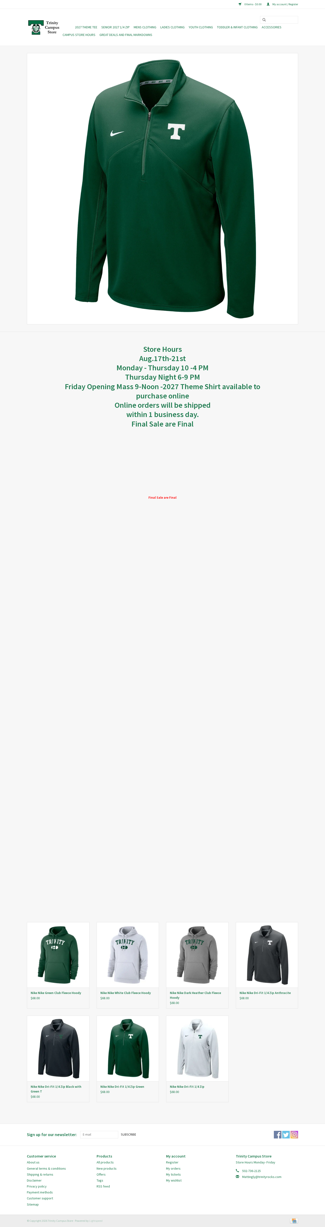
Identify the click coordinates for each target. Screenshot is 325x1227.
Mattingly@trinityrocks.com (261, 1177)
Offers (101, 1174)
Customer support (40, 1198)
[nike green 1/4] (162, 188)
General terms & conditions (46, 1168)
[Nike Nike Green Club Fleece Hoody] (58, 955)
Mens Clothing (145, 27)
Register (172, 1162)
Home (67, 27)
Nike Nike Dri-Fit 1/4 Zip (187, 1086)
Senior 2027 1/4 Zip (115, 27)
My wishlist (174, 1180)
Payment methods (40, 1192)
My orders (173, 1168)
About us (33, 1162)
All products (105, 1162)
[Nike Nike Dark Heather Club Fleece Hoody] (197, 955)
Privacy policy (37, 1186)
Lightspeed (96, 1220)
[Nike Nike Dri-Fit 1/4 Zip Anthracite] (267, 955)
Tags (100, 1180)
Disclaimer (34, 1180)
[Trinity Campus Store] (44, 27)
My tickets (173, 1174)
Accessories (271, 27)
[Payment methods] (293, 1220)
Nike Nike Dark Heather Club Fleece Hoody (195, 995)
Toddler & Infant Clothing (237, 27)
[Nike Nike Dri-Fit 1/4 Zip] (197, 1048)
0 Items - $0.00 (253, 4)
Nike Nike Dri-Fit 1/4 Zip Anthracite (265, 993)
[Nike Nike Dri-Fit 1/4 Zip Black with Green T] (58, 1048)
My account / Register (285, 4)
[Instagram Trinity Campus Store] (294, 1134)
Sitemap (33, 1204)
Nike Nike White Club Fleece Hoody (125, 993)
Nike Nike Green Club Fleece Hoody (56, 993)
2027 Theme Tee (86, 27)
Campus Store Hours (79, 35)
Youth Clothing (201, 27)
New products (107, 1168)
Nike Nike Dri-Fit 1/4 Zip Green (122, 1086)
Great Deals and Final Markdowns (125, 35)
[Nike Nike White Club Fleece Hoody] (128, 955)
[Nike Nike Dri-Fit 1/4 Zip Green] (128, 1048)
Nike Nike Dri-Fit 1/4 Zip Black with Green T (56, 1088)
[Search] (262, 20)
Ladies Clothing (172, 27)
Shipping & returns (40, 1174)
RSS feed (103, 1186)
